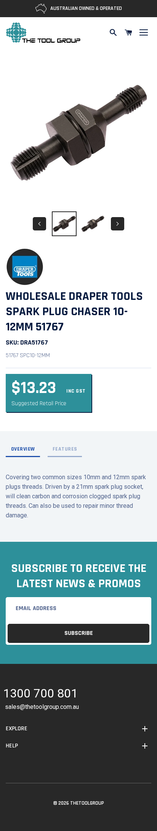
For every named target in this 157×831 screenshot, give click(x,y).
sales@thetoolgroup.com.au (42, 706)
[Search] (113, 32)
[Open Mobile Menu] (143, 32)
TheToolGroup (87, 803)
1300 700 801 (40, 695)
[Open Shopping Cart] (128, 32)
